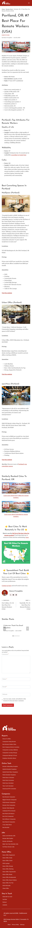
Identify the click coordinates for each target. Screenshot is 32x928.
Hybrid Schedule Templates (10, 769)
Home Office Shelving (8, 869)
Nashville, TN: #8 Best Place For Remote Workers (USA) (25, 605)
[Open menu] (28, 3)
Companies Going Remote (9, 741)
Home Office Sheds (7, 874)
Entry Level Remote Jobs (9, 835)
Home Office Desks (7, 857)
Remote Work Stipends (8, 808)
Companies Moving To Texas (10, 755)
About (9, 924)
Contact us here (6, 585)
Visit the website (7, 293)
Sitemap (22, 924)
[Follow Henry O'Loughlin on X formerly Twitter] (10, 595)
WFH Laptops (6, 863)
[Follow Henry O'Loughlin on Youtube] (13, 595)
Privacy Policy (15, 924)
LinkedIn (5, 905)
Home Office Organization (9, 871)
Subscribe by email (7, 896)
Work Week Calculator (8, 780)
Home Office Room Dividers (10, 880)
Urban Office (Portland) (12, 302)
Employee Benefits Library (9, 758)
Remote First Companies (9, 805)
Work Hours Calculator (8, 777)
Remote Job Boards (7, 841)
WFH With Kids (6, 885)
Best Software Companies (9, 819)
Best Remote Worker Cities (9, 744)
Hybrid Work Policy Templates (10, 772)
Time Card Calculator (8, 786)
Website (4, 694)
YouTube (5, 899)
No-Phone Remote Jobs (8, 846)
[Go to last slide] (4, 629)
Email (4, 686)
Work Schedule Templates (9, 774)
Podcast (5, 902)
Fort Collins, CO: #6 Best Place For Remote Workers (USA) (8, 605)
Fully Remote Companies (9, 802)
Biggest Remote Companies (10, 799)
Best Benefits (6, 827)
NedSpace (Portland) (10, 193)
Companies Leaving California (10, 749)
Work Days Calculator (8, 783)
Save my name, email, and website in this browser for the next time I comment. (14, 699)
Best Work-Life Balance (8, 813)
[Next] (27, 629)
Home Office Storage (8, 866)
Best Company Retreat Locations (11, 747)
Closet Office (6, 888)
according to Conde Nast (18, 155)
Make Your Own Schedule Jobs (10, 844)
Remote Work (6, 35)
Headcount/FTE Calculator (9, 788)
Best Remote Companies (9, 796)
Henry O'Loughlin (7, 37)
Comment (5, 654)
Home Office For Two (8, 882)
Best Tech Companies (8, 816)
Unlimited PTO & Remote (9, 810)
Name (4, 679)
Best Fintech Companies (9, 822)
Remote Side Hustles (8, 838)
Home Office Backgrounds (9, 877)
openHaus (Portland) (10, 384)
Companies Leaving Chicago (10, 752)
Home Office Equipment (9, 855)
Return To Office (7, 738)
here (27, 537)
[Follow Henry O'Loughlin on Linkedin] (16, 595)
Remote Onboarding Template (10, 766)
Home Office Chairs (7, 860)
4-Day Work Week (7, 824)
